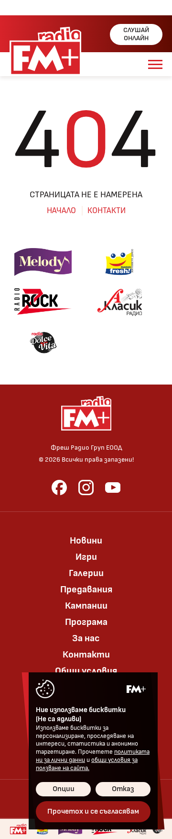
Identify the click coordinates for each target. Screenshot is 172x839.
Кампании (86, 606)
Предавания (86, 589)
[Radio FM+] (18, 829)
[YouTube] (112, 487)
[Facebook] (59, 487)
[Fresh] (119, 262)
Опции (64, 789)
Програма (86, 622)
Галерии (86, 573)
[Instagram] (86, 487)
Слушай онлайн (136, 34)
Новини (86, 540)
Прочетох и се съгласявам (93, 811)
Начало (61, 210)
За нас (86, 638)
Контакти (106, 210)
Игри (86, 557)
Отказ (123, 789)
